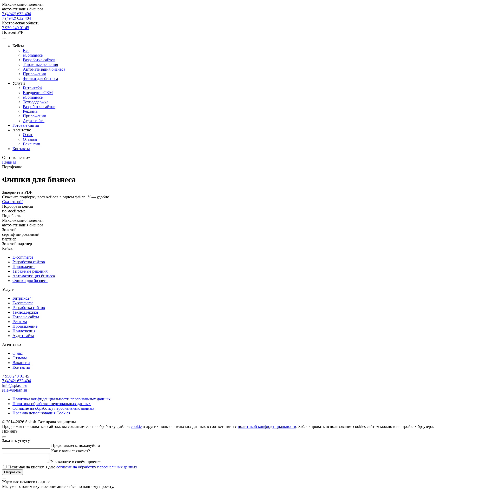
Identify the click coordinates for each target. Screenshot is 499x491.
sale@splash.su (14, 390)
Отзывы (30, 139)
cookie (136, 426)
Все (26, 50)
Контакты (21, 148)
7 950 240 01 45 (15, 27)
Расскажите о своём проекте (75, 462)
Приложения (34, 74)
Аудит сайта (33, 120)
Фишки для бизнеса (40, 78)
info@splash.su (14, 385)
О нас (28, 134)
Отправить (12, 472)
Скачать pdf (12, 201)
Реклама (30, 111)
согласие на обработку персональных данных (96, 467)
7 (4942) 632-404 (16, 18)
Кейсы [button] (18, 46)
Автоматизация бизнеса (44, 69)
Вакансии (31, 144)
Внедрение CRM (38, 92)
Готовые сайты (25, 125)
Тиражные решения (40, 64)
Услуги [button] (18, 83)
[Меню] (4, 38)
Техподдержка (35, 102)
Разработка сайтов (39, 60)
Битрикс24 (32, 88)
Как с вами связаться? (70, 451)
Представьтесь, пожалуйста (75, 445)
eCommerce (33, 55)
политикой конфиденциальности (267, 426)
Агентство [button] (21, 130)
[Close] (4, 437)
